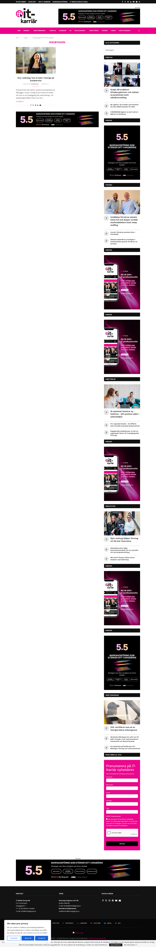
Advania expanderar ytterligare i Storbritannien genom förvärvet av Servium (123, 241)
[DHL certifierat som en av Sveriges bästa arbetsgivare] (122, 712)
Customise (14, 938)
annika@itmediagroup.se (72, 906)
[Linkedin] (130, 1)
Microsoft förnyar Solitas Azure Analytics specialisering (122, 558)
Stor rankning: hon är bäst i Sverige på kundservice (35, 79)
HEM (19, 30)
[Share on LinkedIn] (38, 105)
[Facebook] (122, 1)
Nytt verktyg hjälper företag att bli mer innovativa (124, 539)
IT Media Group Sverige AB (96, 938)
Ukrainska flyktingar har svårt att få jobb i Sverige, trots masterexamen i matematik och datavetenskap (124, 739)
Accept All (41, 938)
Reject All (28, 938)
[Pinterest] (128, 1)
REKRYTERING (93, 30)
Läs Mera (19, 101)
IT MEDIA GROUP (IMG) (79, 2)
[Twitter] (125, 1)
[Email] (136, 1)
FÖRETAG (53, 30)
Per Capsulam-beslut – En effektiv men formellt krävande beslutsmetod (124, 425)
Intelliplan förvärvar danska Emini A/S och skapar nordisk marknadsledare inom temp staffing (124, 221)
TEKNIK (113, 30)
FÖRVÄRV (105, 30)
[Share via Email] (40, 105)
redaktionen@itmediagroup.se (69, 911)
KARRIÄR (26, 30)
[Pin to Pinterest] (35, 105)
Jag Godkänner (116, 945)
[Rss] (139, 1)
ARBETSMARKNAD (39, 30)
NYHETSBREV (21, 2)
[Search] (139, 31)
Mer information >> (130, 945)
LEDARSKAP (62, 30)
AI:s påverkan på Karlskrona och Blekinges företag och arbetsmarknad (125, 747)
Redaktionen (35, 84)
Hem (17, 38)
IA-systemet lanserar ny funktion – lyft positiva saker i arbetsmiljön (124, 414)
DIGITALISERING (79, 30)
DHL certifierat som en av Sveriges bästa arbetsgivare (123, 728)
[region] (27, 931)
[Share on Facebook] (30, 105)
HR (70, 30)
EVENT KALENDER (124, 30)
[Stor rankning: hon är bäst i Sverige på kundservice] (36, 60)
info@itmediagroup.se (28, 911)
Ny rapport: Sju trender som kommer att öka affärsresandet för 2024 (124, 106)
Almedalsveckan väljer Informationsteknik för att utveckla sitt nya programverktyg (124, 550)
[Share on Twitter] (33, 105)
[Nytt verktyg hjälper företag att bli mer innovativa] (122, 523)
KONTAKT (32, 2)
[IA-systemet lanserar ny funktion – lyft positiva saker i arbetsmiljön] (122, 396)
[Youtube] (133, 1)
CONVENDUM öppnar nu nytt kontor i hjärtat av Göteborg (124, 113)
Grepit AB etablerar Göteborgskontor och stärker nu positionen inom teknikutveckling (124, 93)
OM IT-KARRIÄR (44, 2)
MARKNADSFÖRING (60, 2)
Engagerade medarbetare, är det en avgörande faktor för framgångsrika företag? (124, 433)
